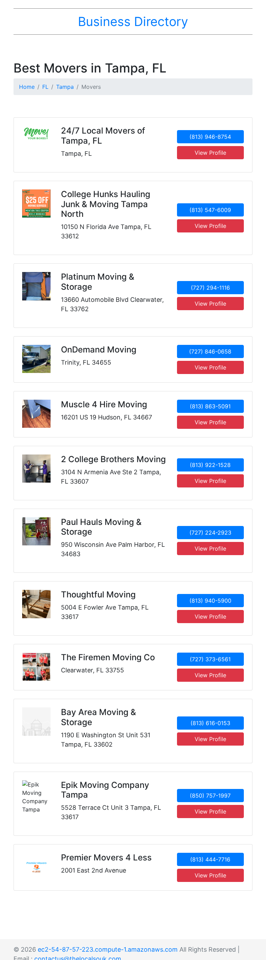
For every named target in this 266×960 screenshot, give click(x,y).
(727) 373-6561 (210, 659)
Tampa (65, 86)
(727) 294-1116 (210, 287)
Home (27, 86)
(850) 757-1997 (210, 795)
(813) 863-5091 (210, 406)
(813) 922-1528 (210, 464)
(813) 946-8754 (210, 136)
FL (45, 86)
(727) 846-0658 (210, 351)
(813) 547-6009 (210, 209)
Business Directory (133, 21)
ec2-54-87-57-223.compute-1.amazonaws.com (108, 949)
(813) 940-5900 (210, 600)
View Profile (210, 152)
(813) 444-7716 (210, 859)
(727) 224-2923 (210, 532)
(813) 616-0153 (210, 723)
